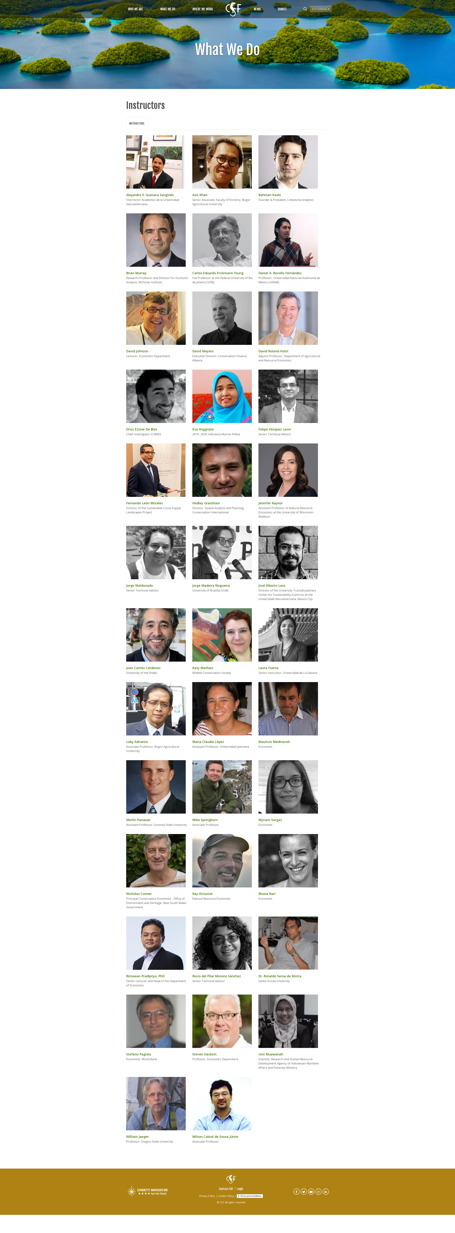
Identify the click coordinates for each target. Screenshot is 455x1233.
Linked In (326, 1194)
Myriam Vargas (270, 820)
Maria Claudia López (208, 742)
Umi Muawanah (270, 1054)
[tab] (136, 123)
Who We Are (135, 9)
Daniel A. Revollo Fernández (280, 273)
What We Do (167, 9)
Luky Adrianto (137, 742)
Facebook (297, 1194)
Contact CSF (226, 1189)
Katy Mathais (202, 668)
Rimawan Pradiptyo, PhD (145, 976)
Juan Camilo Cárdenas (143, 668)
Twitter (304, 1194)
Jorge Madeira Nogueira (211, 585)
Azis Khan (199, 195)
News (257, 9)
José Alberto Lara (271, 585)
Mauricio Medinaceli (274, 742)
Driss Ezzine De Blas (141, 429)
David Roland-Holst (273, 351)
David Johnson (137, 351)
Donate (282, 9)
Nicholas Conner (139, 894)
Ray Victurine (202, 894)
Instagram (319, 1194)
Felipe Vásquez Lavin (274, 429)
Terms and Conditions (250, 1196)
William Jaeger (137, 1136)
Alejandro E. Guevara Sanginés (150, 195)
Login (240, 1189)
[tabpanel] (227, 643)
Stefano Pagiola (138, 1054)
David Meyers (203, 351)
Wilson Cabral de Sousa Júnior (215, 1136)
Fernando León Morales (144, 503)
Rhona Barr (267, 894)
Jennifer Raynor (270, 503)
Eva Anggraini (203, 429)
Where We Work (202, 9)
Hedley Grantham (206, 503)
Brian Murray (136, 273)
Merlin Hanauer (138, 820)
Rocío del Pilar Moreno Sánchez (216, 976)
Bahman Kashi (269, 195)
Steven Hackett (204, 1054)
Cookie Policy (226, 1196)
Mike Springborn (205, 820)
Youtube (311, 1194)
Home (233, 9)
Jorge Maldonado (139, 585)
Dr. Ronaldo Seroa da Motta (279, 976)
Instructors (136, 123)
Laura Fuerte (268, 668)
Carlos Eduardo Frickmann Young (217, 273)
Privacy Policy (207, 1196)
